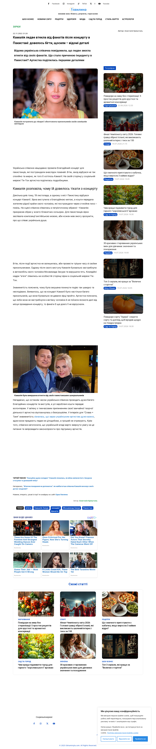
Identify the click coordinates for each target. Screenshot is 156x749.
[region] (124, 725)
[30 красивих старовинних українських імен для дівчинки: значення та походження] (123, 230)
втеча (28, 508)
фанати (54, 511)
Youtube (106, 4)
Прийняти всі (140, 739)
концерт (56, 508)
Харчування (110, 105)
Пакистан (87, 508)
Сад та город (110, 214)
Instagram (70, 4)
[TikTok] (79, 4)
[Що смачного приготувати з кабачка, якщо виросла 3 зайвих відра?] (123, 160)
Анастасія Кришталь (134, 31)
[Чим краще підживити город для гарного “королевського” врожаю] (123, 195)
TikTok (84, 4)
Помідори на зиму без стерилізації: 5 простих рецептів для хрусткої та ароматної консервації (122, 99)
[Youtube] (99, 4)
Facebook (55, 4)
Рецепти (108, 179)
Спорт (107, 144)
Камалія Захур (41, 508)
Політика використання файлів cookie (122, 733)
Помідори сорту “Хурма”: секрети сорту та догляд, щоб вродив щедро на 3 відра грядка (122, 320)
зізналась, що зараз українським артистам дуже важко (64, 416)
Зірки (16, 26)
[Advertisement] (55, 146)
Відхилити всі (124, 739)
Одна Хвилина (62, 494)
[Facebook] (49, 4)
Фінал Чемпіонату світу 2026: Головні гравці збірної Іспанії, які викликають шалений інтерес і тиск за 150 (122, 137)
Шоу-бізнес (109, 288)
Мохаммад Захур (71, 508)
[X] (91, 4)
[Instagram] (64, 4)
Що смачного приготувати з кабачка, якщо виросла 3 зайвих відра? (119, 625)
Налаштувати (108, 739)
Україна (108, 253)
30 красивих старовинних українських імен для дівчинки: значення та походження (123, 246)
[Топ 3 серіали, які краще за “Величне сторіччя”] (123, 268)
